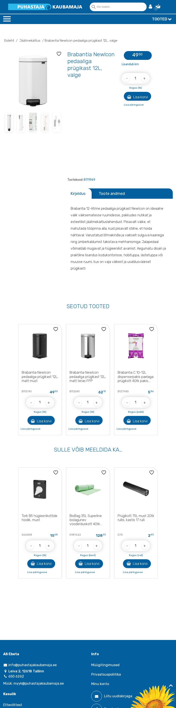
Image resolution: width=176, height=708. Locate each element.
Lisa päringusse (134, 104)
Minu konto (100, 684)
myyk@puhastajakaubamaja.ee (39, 683)
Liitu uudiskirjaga (118, 696)
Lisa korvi (140, 97)
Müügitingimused (105, 665)
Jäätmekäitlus (30, 40)
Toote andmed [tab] (112, 193)
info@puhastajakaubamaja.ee (32, 665)
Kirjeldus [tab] (77, 193)
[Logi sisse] (150, 7)
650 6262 (16, 676)
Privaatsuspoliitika (106, 674)
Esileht (9, 40)
